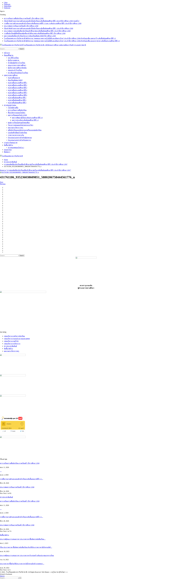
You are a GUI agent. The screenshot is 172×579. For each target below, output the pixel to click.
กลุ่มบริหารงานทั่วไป (11, 341)
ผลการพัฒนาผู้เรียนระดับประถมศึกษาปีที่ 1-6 (27, 117)
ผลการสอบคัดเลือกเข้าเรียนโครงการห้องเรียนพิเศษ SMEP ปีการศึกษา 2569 (30, 36)
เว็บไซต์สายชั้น (13, 107)
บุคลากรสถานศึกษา (11, 75)
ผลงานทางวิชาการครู (15, 127)
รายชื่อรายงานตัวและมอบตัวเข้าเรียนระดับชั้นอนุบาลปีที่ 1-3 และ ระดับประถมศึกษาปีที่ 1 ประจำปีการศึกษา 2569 (42, 23)
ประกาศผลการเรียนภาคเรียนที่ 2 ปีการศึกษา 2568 (21, 26)
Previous (2, 184)
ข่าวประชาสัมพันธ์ (10, 346)
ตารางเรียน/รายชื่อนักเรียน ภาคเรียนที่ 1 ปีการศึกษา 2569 (23, 18)
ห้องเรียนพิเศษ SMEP (15, 80)
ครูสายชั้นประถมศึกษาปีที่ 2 (17, 85)
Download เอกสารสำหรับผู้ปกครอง (20, 137)
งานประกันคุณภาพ (10, 142)
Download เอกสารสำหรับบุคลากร (19, 140)
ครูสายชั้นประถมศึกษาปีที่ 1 (17, 83)
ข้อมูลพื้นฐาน (8, 55)
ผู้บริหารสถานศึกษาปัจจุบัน (17, 68)
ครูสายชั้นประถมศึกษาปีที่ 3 (17, 88)
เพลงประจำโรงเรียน (15, 70)
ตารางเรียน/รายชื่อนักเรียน (17, 110)
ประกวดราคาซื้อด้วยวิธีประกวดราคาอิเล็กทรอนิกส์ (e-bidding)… (22, 564)
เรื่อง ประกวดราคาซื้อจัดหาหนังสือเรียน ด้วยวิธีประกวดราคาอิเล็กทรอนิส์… (26, 547)
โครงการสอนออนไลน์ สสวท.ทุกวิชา (20, 125)
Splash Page (8, 150)
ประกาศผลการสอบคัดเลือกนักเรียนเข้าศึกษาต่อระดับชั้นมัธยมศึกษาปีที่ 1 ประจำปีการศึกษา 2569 (37, 31)
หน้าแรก (7, 53)
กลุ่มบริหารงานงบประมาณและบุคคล (17, 338)
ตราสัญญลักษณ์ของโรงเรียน (18, 73)
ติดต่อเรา (7, 152)
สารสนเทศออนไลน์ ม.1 (16, 147)
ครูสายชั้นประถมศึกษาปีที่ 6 (17, 95)
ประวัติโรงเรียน (13, 58)
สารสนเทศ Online (10, 105)
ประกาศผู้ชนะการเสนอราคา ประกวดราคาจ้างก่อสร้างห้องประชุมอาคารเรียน (27, 555)
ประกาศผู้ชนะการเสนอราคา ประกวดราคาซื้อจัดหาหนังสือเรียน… (23, 539)
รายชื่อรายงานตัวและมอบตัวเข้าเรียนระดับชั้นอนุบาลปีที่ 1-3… (21, 479)
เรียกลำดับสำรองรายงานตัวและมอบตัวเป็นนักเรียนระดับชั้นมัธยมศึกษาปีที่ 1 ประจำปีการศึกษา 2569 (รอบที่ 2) (41, 21)
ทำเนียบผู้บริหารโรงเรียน (16, 63)
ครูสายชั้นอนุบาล (14, 78)
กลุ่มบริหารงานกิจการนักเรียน (14, 336)
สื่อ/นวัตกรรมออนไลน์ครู (16, 112)
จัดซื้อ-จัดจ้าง (8, 145)
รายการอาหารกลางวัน (16, 135)
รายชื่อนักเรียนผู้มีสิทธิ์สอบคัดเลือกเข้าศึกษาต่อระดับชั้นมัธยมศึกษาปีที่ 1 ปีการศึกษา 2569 (34, 33)
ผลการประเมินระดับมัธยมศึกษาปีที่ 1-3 (25, 120)
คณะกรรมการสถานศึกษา (17, 65)
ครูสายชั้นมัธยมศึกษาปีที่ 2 (17, 100)
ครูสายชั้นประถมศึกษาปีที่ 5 (17, 93)
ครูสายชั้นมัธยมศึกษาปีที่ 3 (17, 103)
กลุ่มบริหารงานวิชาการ (12, 343)
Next (1, 182)
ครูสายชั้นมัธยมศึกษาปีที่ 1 (17, 98)
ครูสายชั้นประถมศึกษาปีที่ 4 (17, 90)
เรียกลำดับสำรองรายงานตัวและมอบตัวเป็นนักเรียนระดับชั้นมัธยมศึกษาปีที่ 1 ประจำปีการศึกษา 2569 (38, 28)
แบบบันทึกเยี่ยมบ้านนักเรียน (17, 132)
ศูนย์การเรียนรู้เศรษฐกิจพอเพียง (19, 122)
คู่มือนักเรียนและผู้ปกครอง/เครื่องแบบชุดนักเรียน (24, 130)
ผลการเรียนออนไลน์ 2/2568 (17, 115)
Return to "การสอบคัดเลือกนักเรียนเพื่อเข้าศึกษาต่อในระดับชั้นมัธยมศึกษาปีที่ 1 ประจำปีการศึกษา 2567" (35, 170)
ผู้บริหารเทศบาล (13, 60)
